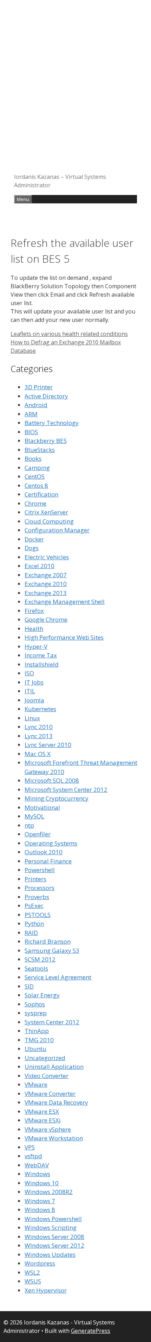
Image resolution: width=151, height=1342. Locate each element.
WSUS (33, 1281)
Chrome (35, 503)
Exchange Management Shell (65, 602)
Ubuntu (35, 1049)
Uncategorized (45, 1058)
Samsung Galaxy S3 (52, 950)
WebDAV (37, 1165)
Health (34, 629)
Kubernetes (40, 709)
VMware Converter (50, 1094)
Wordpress (40, 1263)
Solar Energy (42, 995)
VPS (30, 1147)
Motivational (42, 807)
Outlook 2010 (44, 852)
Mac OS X (38, 754)
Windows (37, 1174)
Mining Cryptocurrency (56, 798)
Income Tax (41, 655)
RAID (31, 933)
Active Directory (46, 396)
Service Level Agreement (58, 977)
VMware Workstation (54, 1138)
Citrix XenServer (46, 512)
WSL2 (32, 1272)
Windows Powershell (53, 1219)
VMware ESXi (43, 1120)
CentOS (35, 476)
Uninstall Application (54, 1067)
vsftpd (33, 1156)
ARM (31, 414)
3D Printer (39, 387)
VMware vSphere (48, 1129)
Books (33, 458)
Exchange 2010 (46, 584)
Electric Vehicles (47, 557)
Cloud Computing (49, 521)
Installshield (42, 664)
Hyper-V (36, 646)
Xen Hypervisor (46, 1290)
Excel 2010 (39, 566)
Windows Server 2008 (54, 1237)
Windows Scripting (51, 1227)
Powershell (40, 870)
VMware (36, 1084)
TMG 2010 (39, 1040)
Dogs (32, 548)
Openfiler (38, 834)
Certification (41, 494)
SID (29, 986)
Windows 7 (40, 1201)
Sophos (35, 1004)
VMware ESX (42, 1111)
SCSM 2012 (40, 959)
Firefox (34, 611)
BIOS (31, 432)
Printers (35, 879)
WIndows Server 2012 (54, 1245)
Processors (39, 888)
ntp (29, 825)
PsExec (34, 906)
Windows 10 (42, 1183)
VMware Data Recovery (56, 1102)
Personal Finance (48, 861)
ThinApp (37, 1031)
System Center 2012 (52, 1022)
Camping (37, 468)
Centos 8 (36, 485)
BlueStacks (40, 450)
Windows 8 (40, 1210)
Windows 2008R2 (49, 1192)
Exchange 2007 (46, 575)
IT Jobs (34, 682)
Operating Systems (51, 843)
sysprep (36, 1013)
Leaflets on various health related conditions (69, 334)
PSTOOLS (38, 915)
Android (36, 405)
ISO (29, 673)
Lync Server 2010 (48, 745)
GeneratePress (90, 1331)
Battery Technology (52, 423)
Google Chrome (46, 619)
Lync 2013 (39, 736)
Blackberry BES (46, 441)
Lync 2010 (39, 727)
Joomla (34, 700)
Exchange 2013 (46, 593)
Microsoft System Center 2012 (66, 789)
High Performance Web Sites (64, 637)
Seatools (36, 968)
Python (34, 923)
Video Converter (46, 1076)
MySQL (34, 816)
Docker (34, 539)
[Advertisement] (75, 89)
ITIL (30, 691)
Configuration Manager (57, 530)
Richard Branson (48, 941)
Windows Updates (50, 1254)
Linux (32, 718)
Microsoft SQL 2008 (52, 780)
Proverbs (37, 897)
